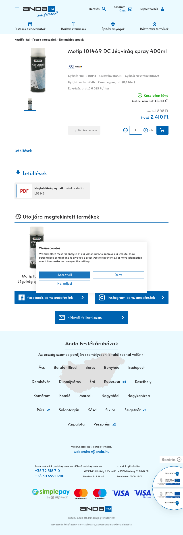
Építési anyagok (113, 29)
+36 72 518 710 (47, 470)
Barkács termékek (73, 29)
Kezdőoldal (22, 40)
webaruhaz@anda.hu (91, 451)
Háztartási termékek (154, 29)
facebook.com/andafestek (50, 297)
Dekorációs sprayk (71, 40)
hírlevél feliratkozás (84, 317)
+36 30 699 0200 (49, 475)
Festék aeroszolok (44, 40)
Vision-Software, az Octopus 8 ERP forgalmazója (104, 524)
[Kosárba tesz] (162, 130)
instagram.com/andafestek (131, 297)
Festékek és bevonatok (30, 29)
